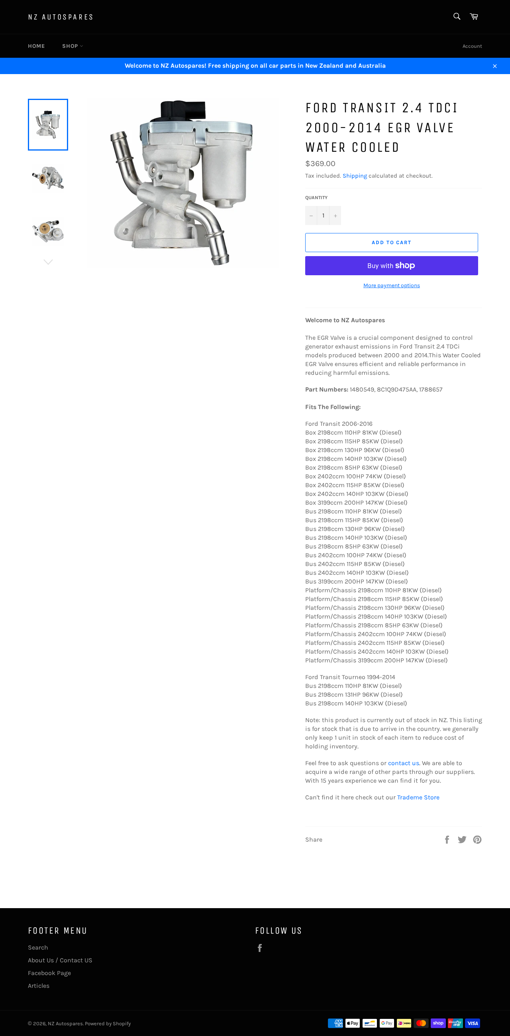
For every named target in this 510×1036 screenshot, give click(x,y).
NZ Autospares (61, 17)
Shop (71, 46)
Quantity (316, 197)
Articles (38, 985)
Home (36, 46)
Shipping (355, 175)
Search (38, 947)
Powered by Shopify (108, 1023)
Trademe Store (418, 797)
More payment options (391, 285)
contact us (403, 763)
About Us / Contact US (60, 960)
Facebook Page (49, 973)
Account (472, 46)
